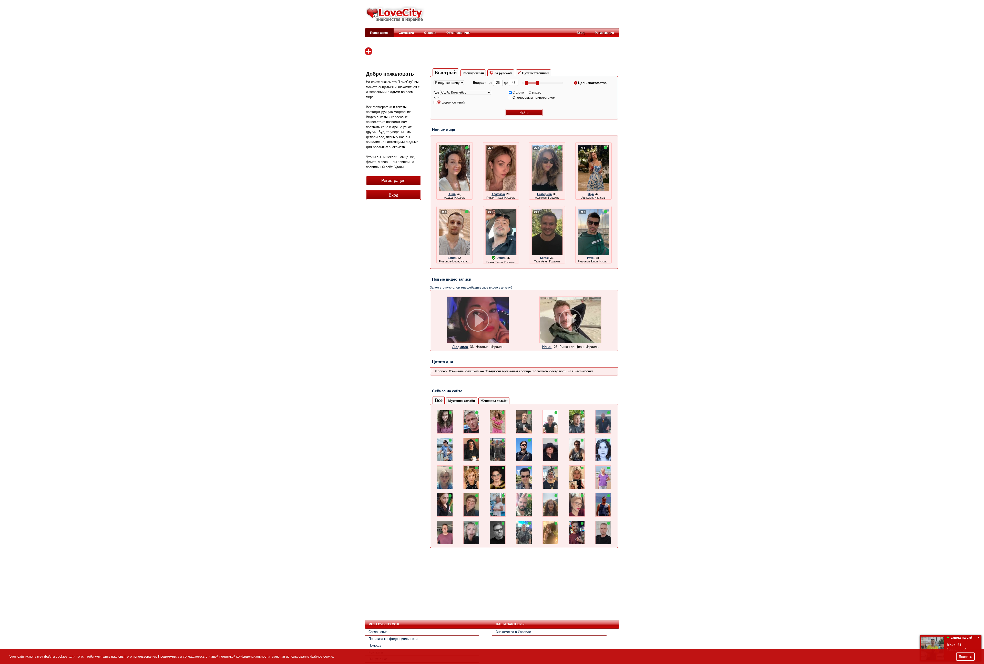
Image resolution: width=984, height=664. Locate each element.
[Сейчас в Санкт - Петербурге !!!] (478, 342)
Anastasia (498, 194)
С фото (518, 92)
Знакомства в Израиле (513, 632)
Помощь (374, 645)
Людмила (460, 347)
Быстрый (446, 72)
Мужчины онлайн (461, 401)
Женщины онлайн (493, 401)
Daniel (501, 257)
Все (439, 400)
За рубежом (503, 73)
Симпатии (406, 33)
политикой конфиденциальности (244, 656)
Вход (581, 33)
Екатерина (544, 194)
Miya (591, 194)
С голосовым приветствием (533, 97)
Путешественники (535, 73)
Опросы (430, 33)
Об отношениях (458, 33)
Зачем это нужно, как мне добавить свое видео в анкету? (471, 287)
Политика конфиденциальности (392, 639)
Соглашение (377, 632)
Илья (547, 347)
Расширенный (473, 73)
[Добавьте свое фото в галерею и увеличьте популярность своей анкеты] (368, 51)
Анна (452, 194)
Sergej (544, 257)
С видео (535, 92)
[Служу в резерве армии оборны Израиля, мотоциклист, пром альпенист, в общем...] (570, 342)
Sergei (452, 257)
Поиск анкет (379, 33)
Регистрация (604, 33)
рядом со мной (453, 102)
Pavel (590, 257)
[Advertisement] (526, 14)
